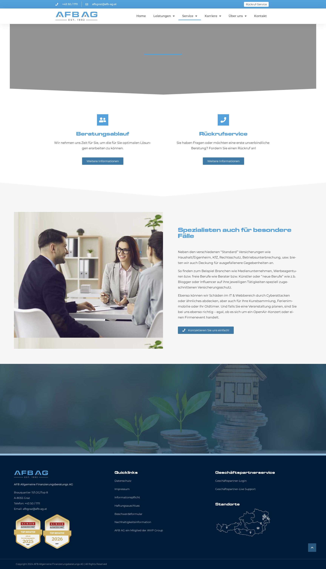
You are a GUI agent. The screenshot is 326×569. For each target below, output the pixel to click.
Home (141, 16)
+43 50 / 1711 (32, 503)
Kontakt (260, 16)
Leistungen (162, 16)
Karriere (211, 16)
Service (187, 16)
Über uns (236, 16)
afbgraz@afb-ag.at (35, 509)
